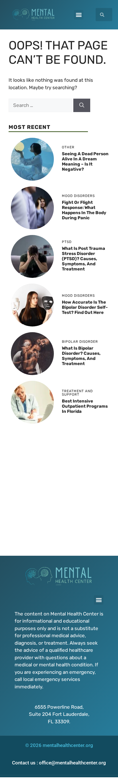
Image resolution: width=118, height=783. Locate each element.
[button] (78, 14)
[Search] (81, 105)
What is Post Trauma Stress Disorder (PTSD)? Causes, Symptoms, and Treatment (83, 259)
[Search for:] (41, 105)
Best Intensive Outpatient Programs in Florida (85, 406)
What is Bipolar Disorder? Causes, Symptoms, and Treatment (81, 356)
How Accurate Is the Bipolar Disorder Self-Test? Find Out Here (85, 307)
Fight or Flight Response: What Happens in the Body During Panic (84, 210)
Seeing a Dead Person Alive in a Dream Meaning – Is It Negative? (85, 161)
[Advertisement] (59, 488)
